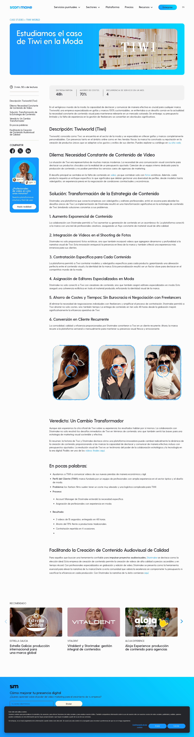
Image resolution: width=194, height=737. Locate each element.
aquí (146, 572)
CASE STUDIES (17, 19)
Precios (129, 7)
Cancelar (176, 726)
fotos (148, 174)
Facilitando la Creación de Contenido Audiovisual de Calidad (22, 132)
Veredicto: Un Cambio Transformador (20, 120)
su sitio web (175, 142)
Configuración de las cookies (140, 726)
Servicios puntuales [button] (65, 7)
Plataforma (112, 7)
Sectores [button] (91, 7)
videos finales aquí (95, 450)
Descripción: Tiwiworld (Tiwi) (23, 101)
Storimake (152, 557)
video (113, 174)
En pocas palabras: (19, 125)
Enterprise (167, 7)
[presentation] (6, 621)
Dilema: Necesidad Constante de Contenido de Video (24, 107)
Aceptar (157, 726)
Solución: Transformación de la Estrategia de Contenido (23, 113)
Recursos (144, 7)
